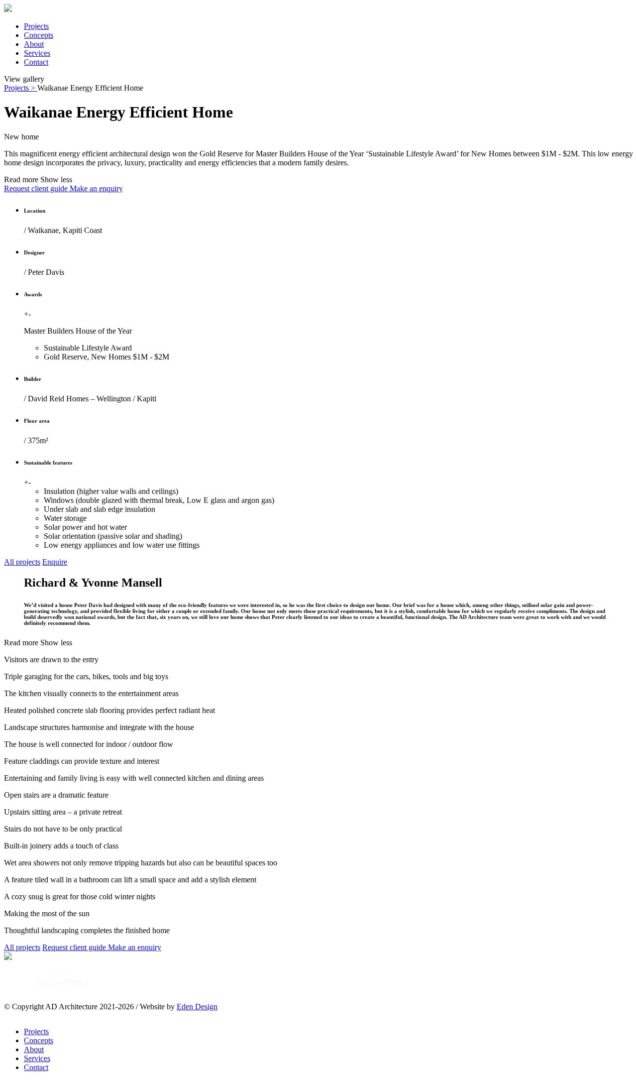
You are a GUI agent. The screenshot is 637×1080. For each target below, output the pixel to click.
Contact (36, 62)
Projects (36, 26)
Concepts (38, 35)
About (34, 44)
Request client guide (37, 188)
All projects (22, 562)
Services (37, 53)
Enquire (54, 562)
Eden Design (197, 1006)
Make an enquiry (96, 188)
